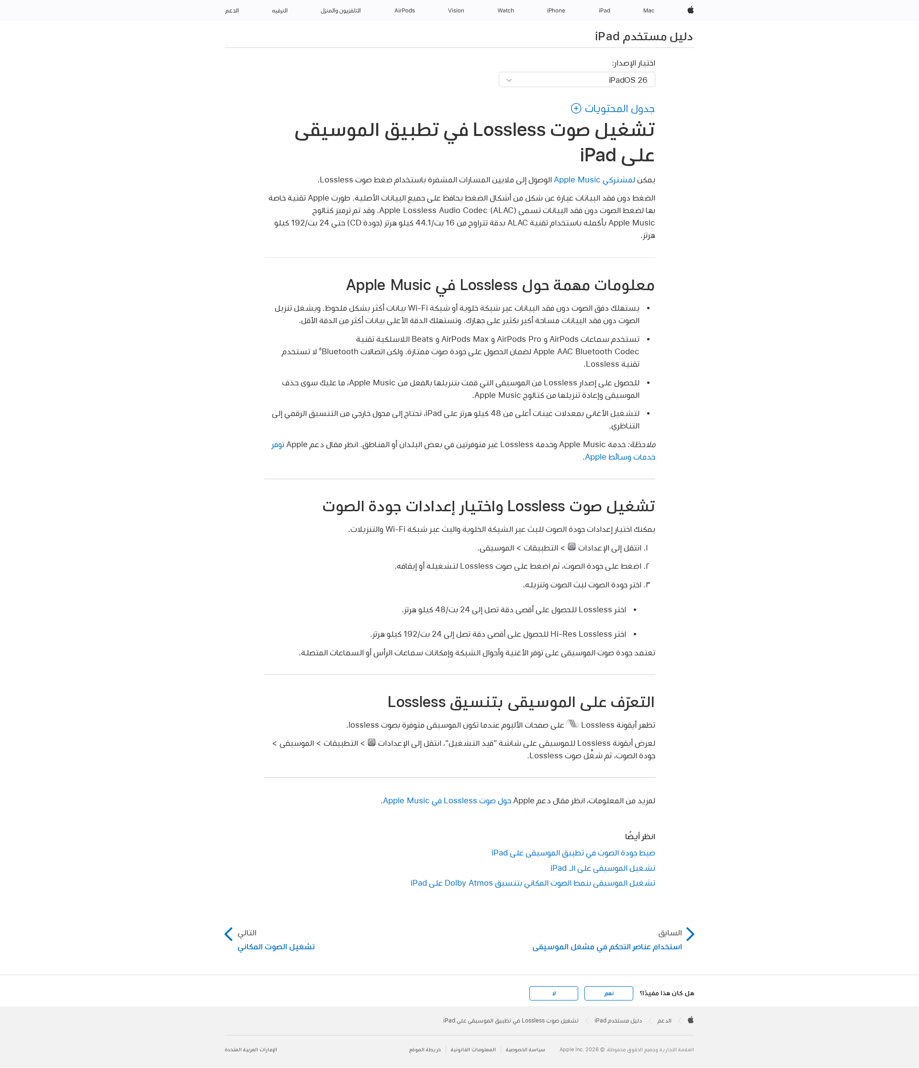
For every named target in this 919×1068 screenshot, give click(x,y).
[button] (612, 108)
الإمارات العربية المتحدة (251, 1049)
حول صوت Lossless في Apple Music (447, 800)
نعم (609, 993)
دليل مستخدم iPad (644, 36)
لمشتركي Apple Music (594, 179)
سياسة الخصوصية (525, 1049)
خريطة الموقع (425, 1049)
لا (554, 993)
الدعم (665, 1020)
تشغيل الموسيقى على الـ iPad (602, 868)
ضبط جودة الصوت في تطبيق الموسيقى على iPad (573, 852)
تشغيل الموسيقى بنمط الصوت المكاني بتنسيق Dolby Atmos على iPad (533, 882)
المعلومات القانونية (473, 1049)
